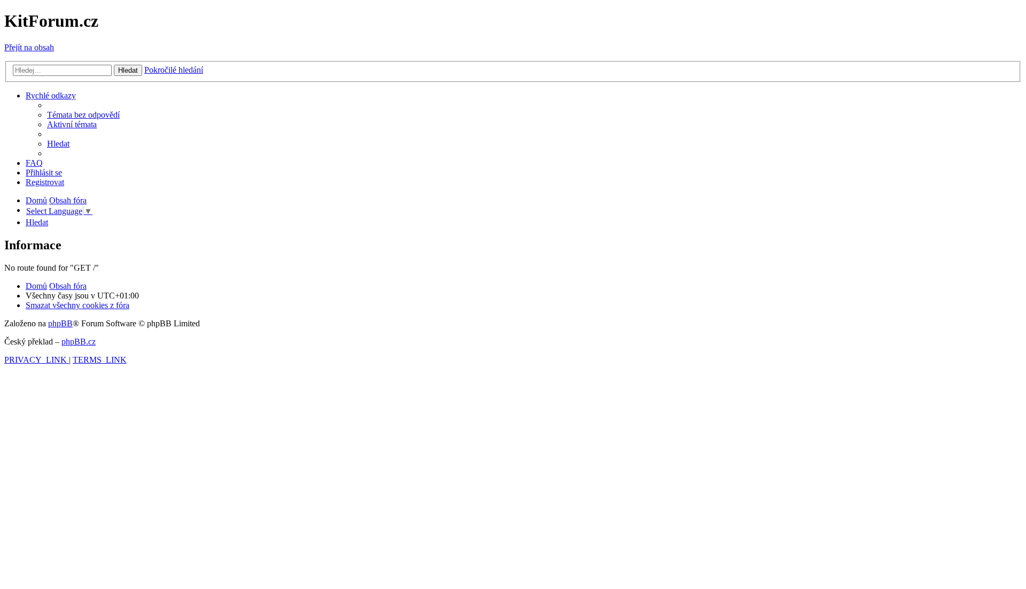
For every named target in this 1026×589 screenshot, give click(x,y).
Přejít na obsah (29, 47)
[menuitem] (83, 114)
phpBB (60, 323)
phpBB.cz (78, 341)
